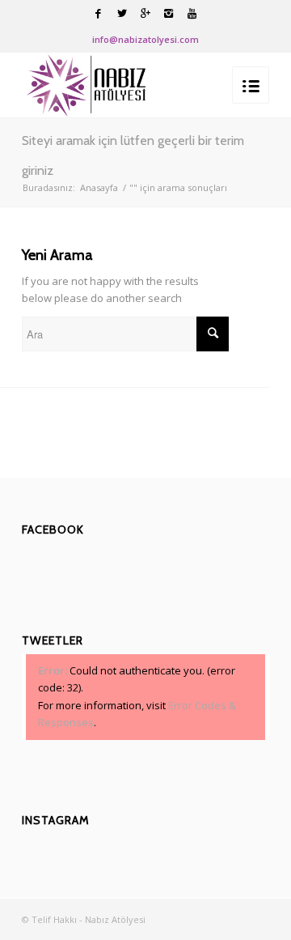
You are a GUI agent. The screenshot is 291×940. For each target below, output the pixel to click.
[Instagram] (169, 13)
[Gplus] (145, 13)
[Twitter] (122, 13)
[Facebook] (98, 13)
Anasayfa (99, 187)
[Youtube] (192, 13)
